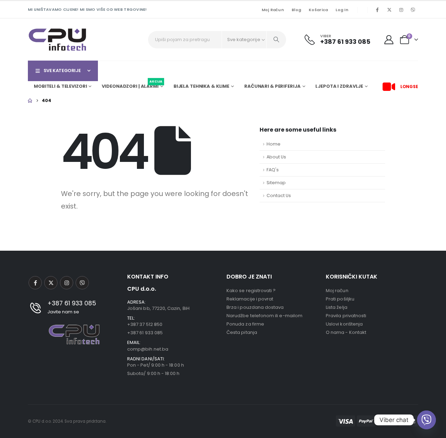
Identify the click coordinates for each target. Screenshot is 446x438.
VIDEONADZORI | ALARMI (132, 85)
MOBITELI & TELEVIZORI (60, 86)
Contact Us (279, 195)
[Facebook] (377, 10)
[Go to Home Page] (30, 100)
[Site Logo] (57, 39)
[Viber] (413, 10)
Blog (296, 10)
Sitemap (276, 183)
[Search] (276, 39)
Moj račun (273, 10)
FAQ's (273, 170)
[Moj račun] (389, 39)
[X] (389, 10)
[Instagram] (401, 10)
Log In (342, 10)
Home (273, 144)
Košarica (318, 10)
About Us (276, 157)
